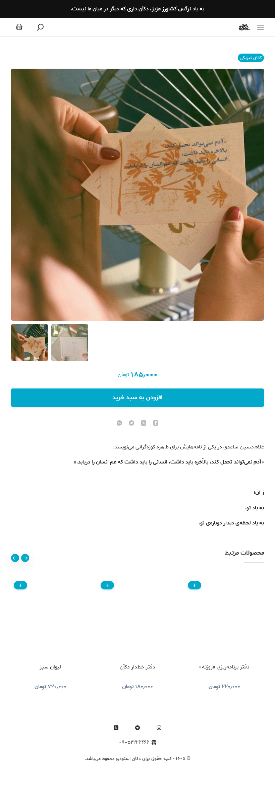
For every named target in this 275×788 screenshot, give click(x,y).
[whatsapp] (119, 423)
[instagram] (159, 727)
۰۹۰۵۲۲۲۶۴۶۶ (134, 742)
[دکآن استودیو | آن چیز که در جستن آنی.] (244, 27)
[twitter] (143, 423)
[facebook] (155, 423)
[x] (116, 727)
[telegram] (131, 423)
